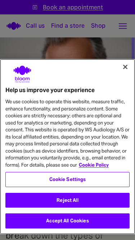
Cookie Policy (94, 165)
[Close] (125, 67)
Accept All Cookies (67, 221)
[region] (67, 146)
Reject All (67, 200)
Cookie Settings (67, 179)
